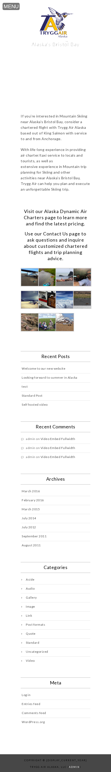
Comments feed (34, 713)
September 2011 (34, 536)
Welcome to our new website (43, 368)
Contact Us (55, 233)
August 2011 (31, 545)
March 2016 (31, 491)
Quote (31, 633)
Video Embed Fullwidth (58, 439)
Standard (32, 642)
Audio (30, 588)
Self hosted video (35, 404)
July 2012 (29, 527)
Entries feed (31, 704)
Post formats (35, 624)
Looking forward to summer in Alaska (49, 377)
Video (30, 661)
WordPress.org (33, 722)
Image (30, 606)
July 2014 (29, 518)
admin (74, 767)
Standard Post (32, 395)
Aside (30, 579)
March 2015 (31, 509)
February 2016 (33, 500)
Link (29, 615)
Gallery (31, 597)
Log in (26, 695)
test (25, 386)
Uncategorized (37, 652)
